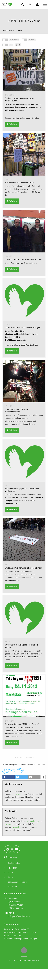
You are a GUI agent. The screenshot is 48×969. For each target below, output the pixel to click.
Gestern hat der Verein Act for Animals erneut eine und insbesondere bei (24, 498)
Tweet (33, 40)
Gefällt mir (14, 40)
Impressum (12, 886)
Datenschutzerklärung (17, 882)
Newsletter (20, 794)
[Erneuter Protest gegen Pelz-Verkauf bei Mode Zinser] (24, 460)
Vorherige (20, 757)
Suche (10, 877)
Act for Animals (8, 31)
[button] (8, 777)
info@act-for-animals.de (19, 916)
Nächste (29, 757)
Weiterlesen (13, 124)
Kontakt (11, 872)
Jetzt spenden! (14, 863)
